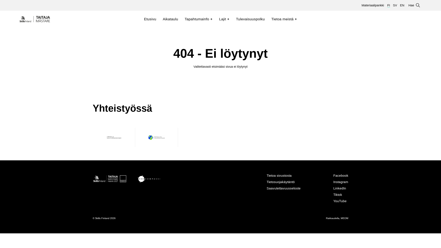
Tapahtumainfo (197, 19)
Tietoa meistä (282, 19)
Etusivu (150, 19)
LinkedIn (339, 188)
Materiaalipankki (373, 5)
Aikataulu (170, 19)
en (402, 5)
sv (395, 5)
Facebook (340, 175)
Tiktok (337, 195)
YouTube (340, 201)
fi (388, 5)
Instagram (340, 182)
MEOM (344, 218)
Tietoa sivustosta (279, 175)
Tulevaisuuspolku (250, 19)
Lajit (222, 19)
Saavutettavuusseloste (284, 188)
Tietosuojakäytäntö (281, 182)
